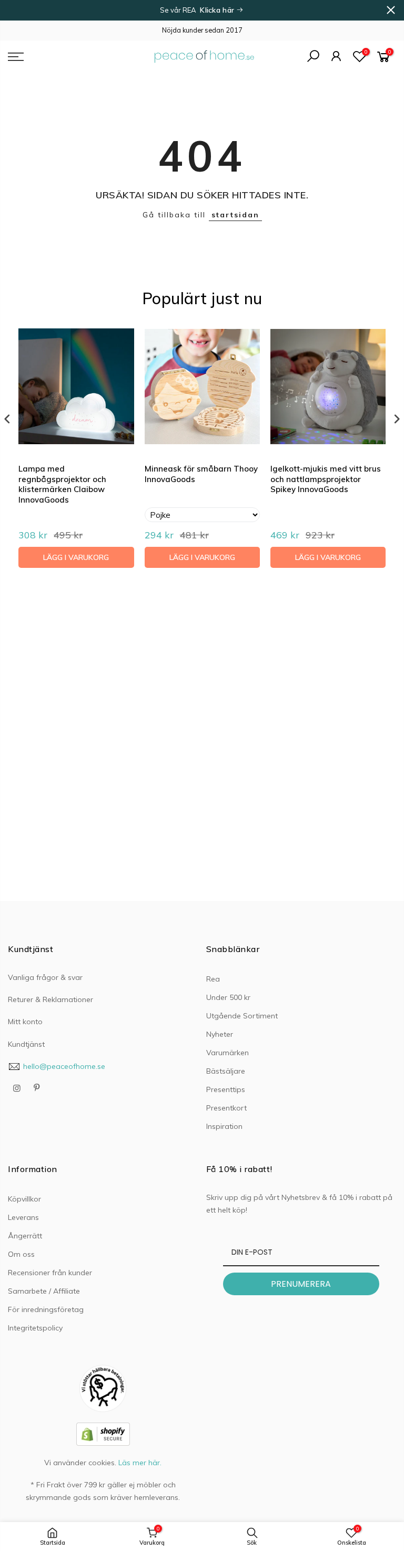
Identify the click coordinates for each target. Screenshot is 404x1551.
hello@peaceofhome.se (64, 1066)
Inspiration (224, 1126)
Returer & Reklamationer (50, 999)
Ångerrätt (25, 1235)
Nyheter (219, 1034)
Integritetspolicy (35, 1328)
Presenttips (225, 1089)
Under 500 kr (228, 997)
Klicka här (218, 10)
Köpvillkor (24, 1199)
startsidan (235, 214)
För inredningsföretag (46, 1309)
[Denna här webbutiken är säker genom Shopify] (103, 1433)
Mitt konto (25, 1021)
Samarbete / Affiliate (44, 1291)
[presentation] (7, 419)
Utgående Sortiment (242, 1015)
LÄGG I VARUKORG (76, 557)
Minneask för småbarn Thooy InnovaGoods (201, 474)
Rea (213, 979)
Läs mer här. (139, 1462)
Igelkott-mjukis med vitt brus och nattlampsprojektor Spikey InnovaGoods (325, 479)
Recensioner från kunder (50, 1272)
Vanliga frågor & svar (45, 977)
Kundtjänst (26, 1044)
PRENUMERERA (301, 1284)
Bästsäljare (225, 1071)
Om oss (21, 1254)
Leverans (23, 1217)
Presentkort (226, 1108)
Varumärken (227, 1052)
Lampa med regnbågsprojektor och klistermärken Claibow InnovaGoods (62, 484)
